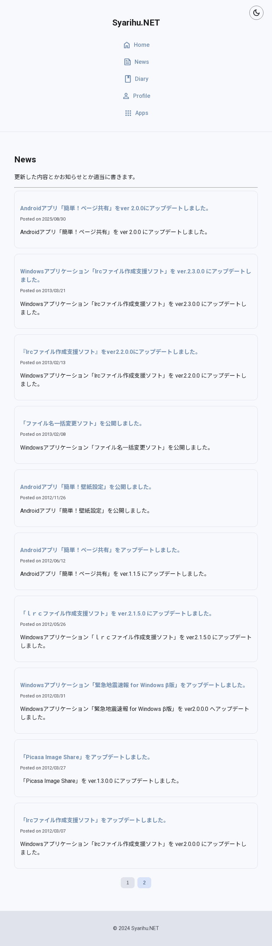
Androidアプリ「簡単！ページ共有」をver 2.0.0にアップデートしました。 (115, 208)
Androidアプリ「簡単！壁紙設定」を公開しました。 (87, 487)
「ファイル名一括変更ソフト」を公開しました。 (82, 423)
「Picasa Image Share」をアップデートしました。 (86, 757)
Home (136, 45)
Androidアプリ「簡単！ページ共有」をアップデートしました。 (101, 550)
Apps (136, 113)
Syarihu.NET (136, 23)
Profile (136, 96)
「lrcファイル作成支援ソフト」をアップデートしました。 (94, 820)
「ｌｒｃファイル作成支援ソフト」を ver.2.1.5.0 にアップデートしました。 (117, 613)
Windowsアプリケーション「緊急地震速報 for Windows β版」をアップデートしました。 (134, 685)
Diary (136, 79)
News (136, 62)
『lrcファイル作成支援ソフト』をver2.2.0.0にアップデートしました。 (110, 352)
